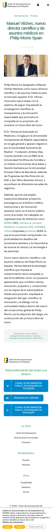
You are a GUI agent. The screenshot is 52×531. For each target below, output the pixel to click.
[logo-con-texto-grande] (17, 3)
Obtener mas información (12, 522)
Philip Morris (38, 338)
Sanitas (31, 231)
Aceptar (7, 527)
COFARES (39, 227)
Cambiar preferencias (36, 527)
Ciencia (21, 338)
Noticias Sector (21, 15)
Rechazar (19, 527)
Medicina (28, 338)
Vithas (7, 231)
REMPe (8, 223)
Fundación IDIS (24, 227)
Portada (34, 15)
